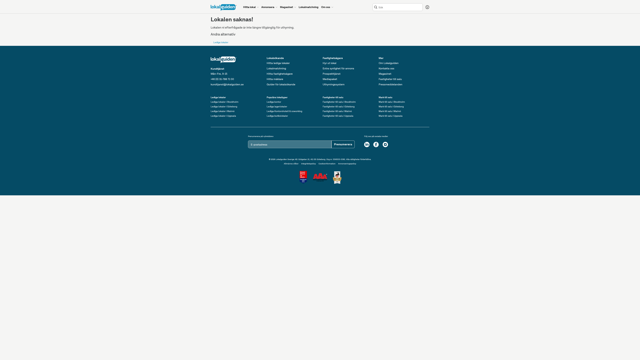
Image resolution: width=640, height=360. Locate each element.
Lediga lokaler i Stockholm (224, 101)
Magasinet (385, 74)
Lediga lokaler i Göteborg (224, 106)
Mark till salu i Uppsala (390, 115)
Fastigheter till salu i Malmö (337, 111)
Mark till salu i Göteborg (391, 106)
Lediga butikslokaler (277, 115)
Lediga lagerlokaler (277, 106)
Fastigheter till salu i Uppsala (338, 115)
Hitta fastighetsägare (280, 74)
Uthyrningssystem (333, 84)
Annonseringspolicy (347, 163)
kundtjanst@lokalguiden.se (227, 84)
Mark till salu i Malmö (390, 111)
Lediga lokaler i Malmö (222, 111)
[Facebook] (376, 144)
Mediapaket (330, 79)
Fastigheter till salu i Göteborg (338, 106)
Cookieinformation (327, 163)
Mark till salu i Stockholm (392, 101)
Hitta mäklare (275, 79)
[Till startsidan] (223, 8)
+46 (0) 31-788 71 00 (222, 79)
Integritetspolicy (308, 163)
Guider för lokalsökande (281, 84)
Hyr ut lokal (329, 63)
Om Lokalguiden (388, 63)
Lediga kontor (274, 101)
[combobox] (399, 7)
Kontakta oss (386, 68)
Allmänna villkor (291, 163)
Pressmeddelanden (390, 84)
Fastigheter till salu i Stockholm (339, 101)
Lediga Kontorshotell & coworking (284, 111)
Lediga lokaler (220, 42)
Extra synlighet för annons (338, 68)
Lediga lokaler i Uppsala (223, 115)
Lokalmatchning (276, 68)
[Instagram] (385, 144)
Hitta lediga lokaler (278, 63)
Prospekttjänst (331, 74)
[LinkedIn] (367, 144)
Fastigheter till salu (390, 79)
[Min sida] (427, 7)
